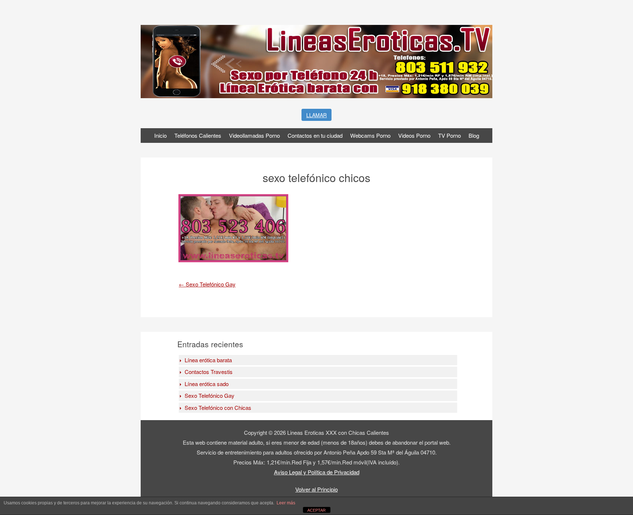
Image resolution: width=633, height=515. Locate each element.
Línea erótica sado (207, 384)
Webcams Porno (370, 135)
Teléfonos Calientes (197, 135)
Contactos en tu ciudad (315, 135)
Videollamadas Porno (254, 135)
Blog (474, 135)
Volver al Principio (316, 489)
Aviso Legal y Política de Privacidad (316, 472)
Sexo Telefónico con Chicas (218, 407)
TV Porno (449, 135)
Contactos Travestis (209, 371)
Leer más (286, 502)
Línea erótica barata (208, 360)
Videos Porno (414, 135)
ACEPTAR (316, 510)
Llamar (316, 115)
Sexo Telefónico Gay (207, 284)
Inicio (160, 135)
